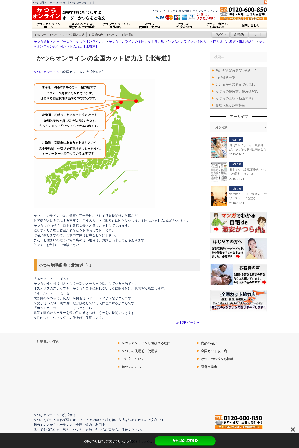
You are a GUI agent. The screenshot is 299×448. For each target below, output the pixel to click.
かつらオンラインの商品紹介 (116, 25)
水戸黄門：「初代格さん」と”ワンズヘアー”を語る (248, 196)
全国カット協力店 (214, 351)
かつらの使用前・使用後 (139, 351)
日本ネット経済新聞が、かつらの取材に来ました (247, 172)
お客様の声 (96, 34)
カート (258, 34)
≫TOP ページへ (188, 322)
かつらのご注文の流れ (183, 25)
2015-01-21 (236, 179)
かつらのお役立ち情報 (217, 359)
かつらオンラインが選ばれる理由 (146, 343)
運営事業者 (209, 366)
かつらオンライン (47, 71)
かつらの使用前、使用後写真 (237, 91)
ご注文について (133, 359)
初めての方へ (131, 366)
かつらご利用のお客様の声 (217, 25)
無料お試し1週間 (183, 441)
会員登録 (239, 34)
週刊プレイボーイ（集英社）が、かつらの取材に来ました (247, 147)
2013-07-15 (236, 154)
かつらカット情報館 (120, 34)
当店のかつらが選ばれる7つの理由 (82, 25)
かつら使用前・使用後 (149, 25)
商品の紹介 (209, 343)
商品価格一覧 (225, 77)
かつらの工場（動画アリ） (235, 98)
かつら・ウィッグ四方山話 (67, 34)
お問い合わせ (250, 25)
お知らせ (40, 34)
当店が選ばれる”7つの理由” (236, 70)
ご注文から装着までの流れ (235, 84)
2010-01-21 (236, 203)
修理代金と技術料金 (230, 105)
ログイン (220, 34)
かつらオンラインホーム (48, 25)
